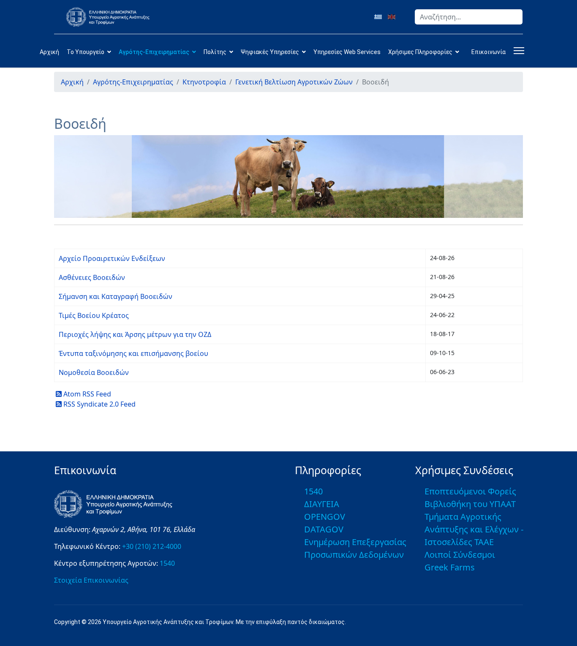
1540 (167, 563)
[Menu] (517, 51)
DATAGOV (323, 529)
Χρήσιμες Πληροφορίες (420, 52)
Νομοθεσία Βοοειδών (94, 372)
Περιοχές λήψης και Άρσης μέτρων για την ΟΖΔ (135, 334)
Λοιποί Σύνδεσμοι (460, 554)
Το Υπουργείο (85, 52)
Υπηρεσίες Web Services (347, 52)
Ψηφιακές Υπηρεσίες (270, 52)
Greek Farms (450, 567)
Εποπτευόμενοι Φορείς (470, 491)
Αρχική (49, 52)
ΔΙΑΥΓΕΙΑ (321, 504)
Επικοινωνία (488, 52)
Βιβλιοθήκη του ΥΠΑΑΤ (470, 504)
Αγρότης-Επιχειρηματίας (154, 52)
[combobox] (468, 17)
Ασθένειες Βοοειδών (92, 277)
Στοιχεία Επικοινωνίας (91, 580)
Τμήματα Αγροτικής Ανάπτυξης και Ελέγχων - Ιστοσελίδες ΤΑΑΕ (474, 529)
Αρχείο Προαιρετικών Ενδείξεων (112, 258)
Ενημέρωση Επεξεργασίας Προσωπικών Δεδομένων (355, 548)
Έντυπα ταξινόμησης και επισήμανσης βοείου (133, 353)
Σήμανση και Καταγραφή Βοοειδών (115, 296)
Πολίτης (215, 52)
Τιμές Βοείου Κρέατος (94, 315)
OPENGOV (324, 516)
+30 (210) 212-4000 (151, 546)
